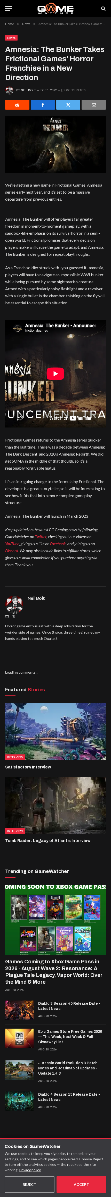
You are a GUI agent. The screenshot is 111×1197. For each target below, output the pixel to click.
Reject (30, 1184)
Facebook (58, 543)
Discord (11, 550)
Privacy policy (30, 1170)
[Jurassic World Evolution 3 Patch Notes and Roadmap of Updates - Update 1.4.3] (19, 1070)
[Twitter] (14, 616)
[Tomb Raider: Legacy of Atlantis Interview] (55, 805)
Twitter (40, 536)
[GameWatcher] (55, 8)
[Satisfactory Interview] (55, 731)
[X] (68, 105)
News (11, 37)
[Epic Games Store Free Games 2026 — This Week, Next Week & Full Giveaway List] (19, 1038)
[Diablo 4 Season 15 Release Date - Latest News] (19, 1101)
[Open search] (103, 8)
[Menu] (8, 8)
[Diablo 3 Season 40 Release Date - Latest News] (19, 1010)
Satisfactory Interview (28, 767)
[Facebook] (43, 105)
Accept (81, 1184)
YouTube (12, 543)
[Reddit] (17, 105)
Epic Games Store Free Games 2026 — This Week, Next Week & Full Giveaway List (70, 1037)
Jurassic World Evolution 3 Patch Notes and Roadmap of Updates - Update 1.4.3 (68, 1068)
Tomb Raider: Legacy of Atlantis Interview (48, 840)
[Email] (94, 105)
